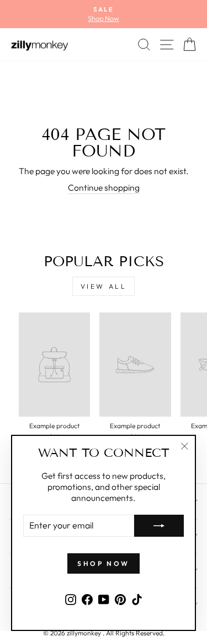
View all (104, 286)
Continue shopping (104, 187)
